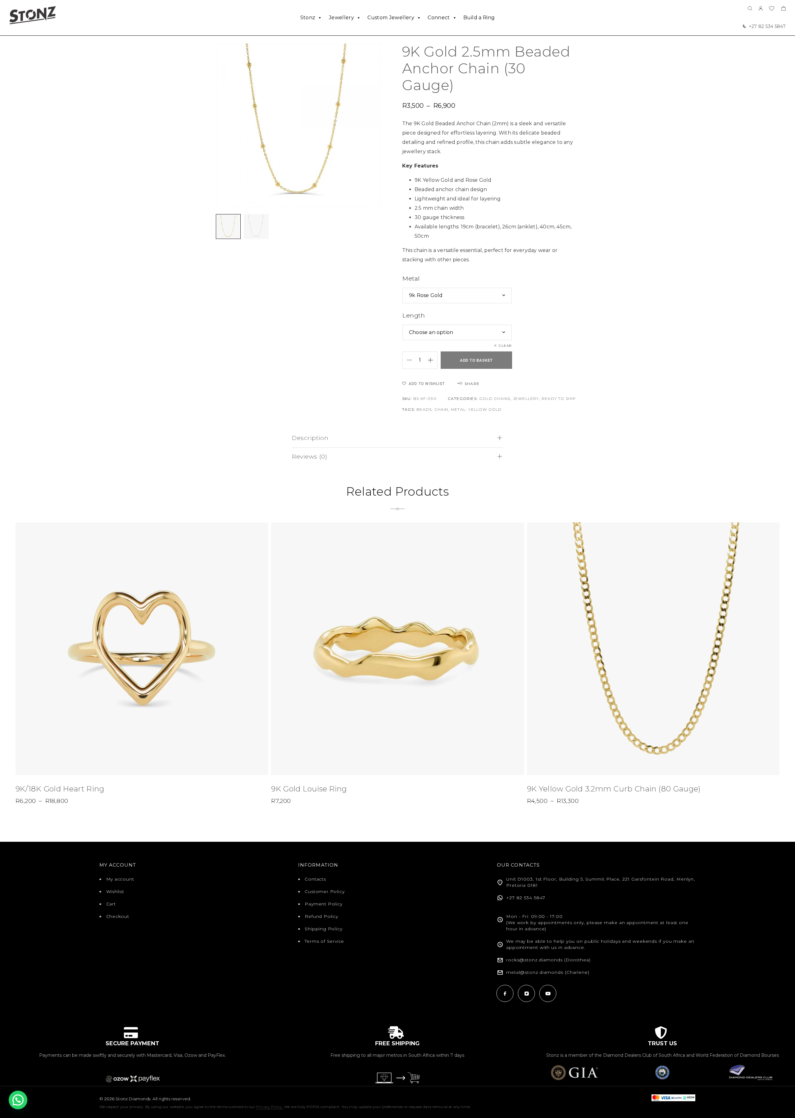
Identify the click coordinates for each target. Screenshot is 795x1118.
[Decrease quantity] (407, 360)
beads (424, 409)
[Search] (750, 8)
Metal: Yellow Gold (476, 409)
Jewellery (341, 18)
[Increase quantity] (432, 360)
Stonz (308, 18)
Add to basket (476, 360)
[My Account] (760, 8)
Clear (505, 346)
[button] (18, 1100)
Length (413, 315)
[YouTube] (548, 993)
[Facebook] (505, 993)
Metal (411, 278)
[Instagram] (526, 993)
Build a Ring (479, 18)
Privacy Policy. (269, 1106)
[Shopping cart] (783, 9)
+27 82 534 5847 (767, 26)
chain (441, 409)
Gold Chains (494, 398)
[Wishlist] (772, 9)
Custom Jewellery (390, 18)
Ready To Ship (559, 398)
